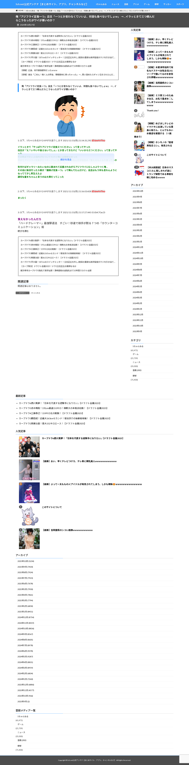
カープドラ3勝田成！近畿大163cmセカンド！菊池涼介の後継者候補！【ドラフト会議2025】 (61, 49)
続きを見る (66, 159)
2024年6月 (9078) (25, 651)
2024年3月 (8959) (25, 668)
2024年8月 (137, 270)
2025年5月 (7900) (25, 589)
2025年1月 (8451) (25, 611)
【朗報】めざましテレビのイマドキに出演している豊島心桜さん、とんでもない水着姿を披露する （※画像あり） (153, 130)
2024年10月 (138, 258)
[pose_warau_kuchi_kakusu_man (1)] (68, 137)
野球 (135, 376)
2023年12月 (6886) (26, 684)
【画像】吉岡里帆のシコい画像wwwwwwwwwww (67, 530)
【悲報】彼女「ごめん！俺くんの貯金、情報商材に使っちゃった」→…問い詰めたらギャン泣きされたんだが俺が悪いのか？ (68, 74)
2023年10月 (138, 326)
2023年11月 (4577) (26, 690)
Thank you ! (153, 110)
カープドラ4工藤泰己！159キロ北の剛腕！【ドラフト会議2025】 (49, 44)
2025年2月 (137, 236)
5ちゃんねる (35, 293)
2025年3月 (137, 230)
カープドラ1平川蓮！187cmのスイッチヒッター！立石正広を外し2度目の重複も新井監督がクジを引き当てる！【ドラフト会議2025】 (68, 57)
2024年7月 (137, 275)
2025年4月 (137, 225)
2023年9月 (137, 331)
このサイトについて (157, 155)
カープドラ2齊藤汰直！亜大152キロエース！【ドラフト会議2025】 (49, 53)
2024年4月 (137, 292)
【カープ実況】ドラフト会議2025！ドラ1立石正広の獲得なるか (48, 62)
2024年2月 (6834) (25, 673)
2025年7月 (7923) (25, 578)
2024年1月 (137, 309)
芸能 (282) (137, 370)
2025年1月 (137, 241)
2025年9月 (137, 197)
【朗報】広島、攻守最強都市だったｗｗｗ (38, 70)
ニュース (136, 362)
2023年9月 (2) (24, 701)
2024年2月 (137, 303)
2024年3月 (137, 298)
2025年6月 (137, 213)
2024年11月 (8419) (26, 623)
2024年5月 (137, 286)
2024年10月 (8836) (26, 628)
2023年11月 (138, 320)
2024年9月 (137, 264)
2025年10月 (138, 191)
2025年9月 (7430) (25, 567)
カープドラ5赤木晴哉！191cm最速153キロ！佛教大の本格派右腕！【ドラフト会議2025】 (59, 40)
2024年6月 (137, 281)
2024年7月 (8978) (25, 645)
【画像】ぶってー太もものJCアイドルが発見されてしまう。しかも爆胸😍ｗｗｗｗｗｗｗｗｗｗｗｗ (92, 484)
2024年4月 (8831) (25, 662)
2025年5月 (137, 219)
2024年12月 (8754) (26, 617)
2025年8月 (137, 202)
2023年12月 (138, 314)
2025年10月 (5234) (26, 561)
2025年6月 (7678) (25, 583)
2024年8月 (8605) (25, 639)
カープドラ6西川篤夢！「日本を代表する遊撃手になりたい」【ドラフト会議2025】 (56, 36)
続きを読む (23, 231)
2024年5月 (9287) (25, 656)
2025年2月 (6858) (25, 606)
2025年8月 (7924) (25, 572)
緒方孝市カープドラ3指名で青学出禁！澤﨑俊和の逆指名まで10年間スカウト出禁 (55, 66)
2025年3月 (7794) (25, 600)
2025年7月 (137, 208)
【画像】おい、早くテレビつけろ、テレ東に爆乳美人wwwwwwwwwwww (160, 42)
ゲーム (135, 354)
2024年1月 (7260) (25, 679)
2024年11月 (138, 253)
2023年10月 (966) (25, 696)
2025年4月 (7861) (25, 595)
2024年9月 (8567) (25, 634)
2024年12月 (138, 247)
